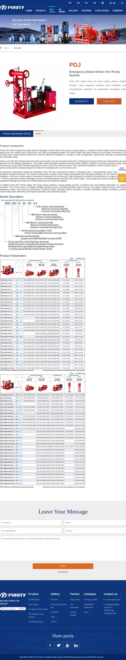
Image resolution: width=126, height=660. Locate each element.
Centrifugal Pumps (35, 622)
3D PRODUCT (81, 101)
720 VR (54, 622)
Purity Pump (75, 600)
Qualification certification (89, 605)
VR (112, 3)
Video (53, 617)
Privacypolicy (63, 572)
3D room (62, 10)
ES (86, 3)
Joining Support (73, 613)
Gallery (73, 11)
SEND (63, 566)
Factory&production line (58, 605)
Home (29, 11)
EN (70, 3)
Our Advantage (74, 605)
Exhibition (54, 612)
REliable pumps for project (9, 602)
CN (94, 3)
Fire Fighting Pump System (36, 615)
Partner (86, 11)
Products (54, 600)
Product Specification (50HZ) (16, 133)
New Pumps (33, 604)
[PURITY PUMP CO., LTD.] (12, 6)
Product (41, 11)
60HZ (38, 133)
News (86, 612)
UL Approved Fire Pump (38, 609)
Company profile (90, 600)
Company (118, 11)
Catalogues (102, 11)
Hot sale (52, 10)
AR (78, 3)
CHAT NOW (109, 101)
